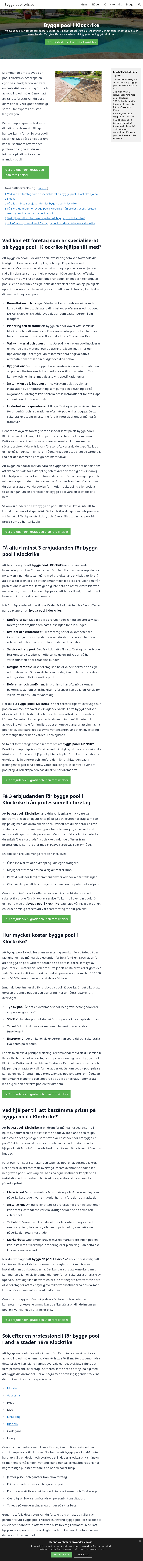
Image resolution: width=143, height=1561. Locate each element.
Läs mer (101, 1549)
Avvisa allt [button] (83, 1555)
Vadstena (13, 1395)
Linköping (14, 1417)
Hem (84, 4)
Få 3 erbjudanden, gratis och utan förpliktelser (71, 42)
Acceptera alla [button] (61, 1555)
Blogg (130, 4)
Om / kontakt (112, 4)
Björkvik (12, 1424)
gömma (42, 188)
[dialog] (71, 1549)
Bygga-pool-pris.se (19, 4)
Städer (95, 4)
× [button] (140, 1541)
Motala (12, 1388)
